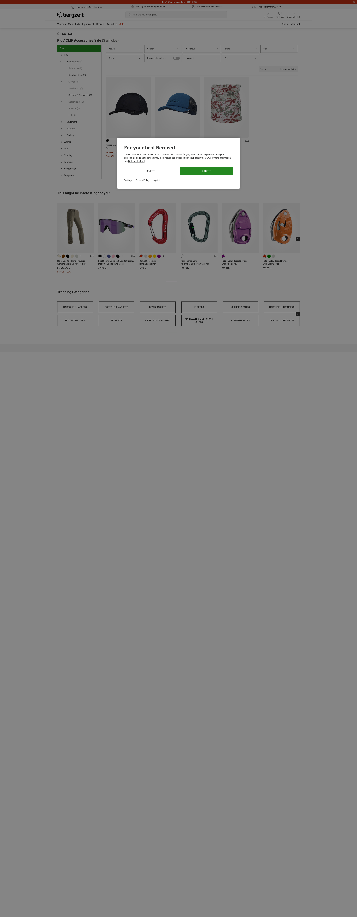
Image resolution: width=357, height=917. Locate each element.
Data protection (136, 161)
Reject (150, 171)
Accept (206, 171)
